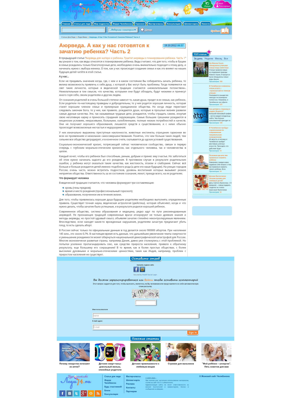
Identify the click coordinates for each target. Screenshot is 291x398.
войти (148, 279)
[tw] (76, 391)
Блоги (107, 390)
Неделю (209, 58)
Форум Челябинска (122, 24)
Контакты (130, 387)
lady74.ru (160, 382)
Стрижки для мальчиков (181, 363)
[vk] (69, 391)
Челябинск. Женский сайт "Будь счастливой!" (80, 11)
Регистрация (224, 6)
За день (198, 58)
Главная (66, 24)
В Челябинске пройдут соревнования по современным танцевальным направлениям (218, 132)
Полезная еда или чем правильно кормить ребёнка (218, 157)
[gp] (84, 391)
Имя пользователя (100, 309)
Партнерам (131, 391)
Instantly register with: (145, 265)
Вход (221, 3)
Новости (206, 24)
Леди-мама (82, 37)
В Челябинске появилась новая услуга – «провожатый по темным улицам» (219, 89)
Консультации (174, 24)
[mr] (91, 391)
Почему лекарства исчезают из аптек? (74, 365)
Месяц (218, 58)
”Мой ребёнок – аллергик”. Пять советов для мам (216, 365)
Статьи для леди (82, 24)
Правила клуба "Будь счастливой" (220, 31)
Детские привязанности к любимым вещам (145, 365)
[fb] (62, 391)
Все (226, 58)
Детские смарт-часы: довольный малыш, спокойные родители (110, 366)
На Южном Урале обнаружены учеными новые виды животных (219, 65)
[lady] (80, 382)
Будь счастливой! (113, 386)
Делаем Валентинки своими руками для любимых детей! (217, 178)
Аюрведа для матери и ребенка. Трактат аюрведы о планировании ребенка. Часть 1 (135, 58)
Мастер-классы (155, 24)
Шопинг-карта (191, 24)
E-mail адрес (97, 321)
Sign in (193, 332)
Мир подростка (101, 24)
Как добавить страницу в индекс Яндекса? (219, 110)
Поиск (146, 30)
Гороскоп (140, 24)
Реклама (130, 383)
